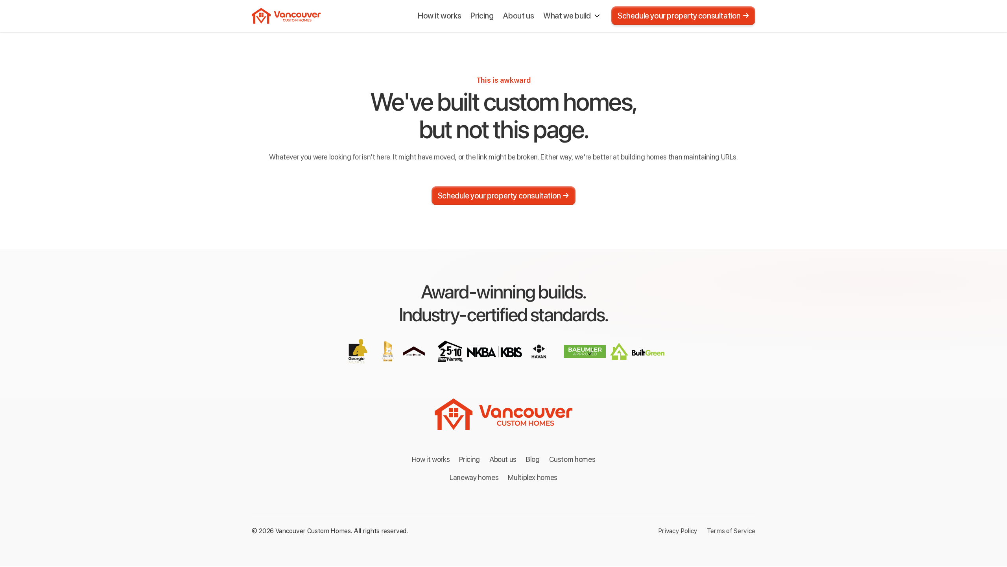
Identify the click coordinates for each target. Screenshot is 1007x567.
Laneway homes (474, 477)
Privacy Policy (678, 531)
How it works (431, 459)
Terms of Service (731, 531)
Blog (533, 459)
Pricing (469, 459)
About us (502, 459)
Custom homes (572, 459)
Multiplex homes (532, 477)
